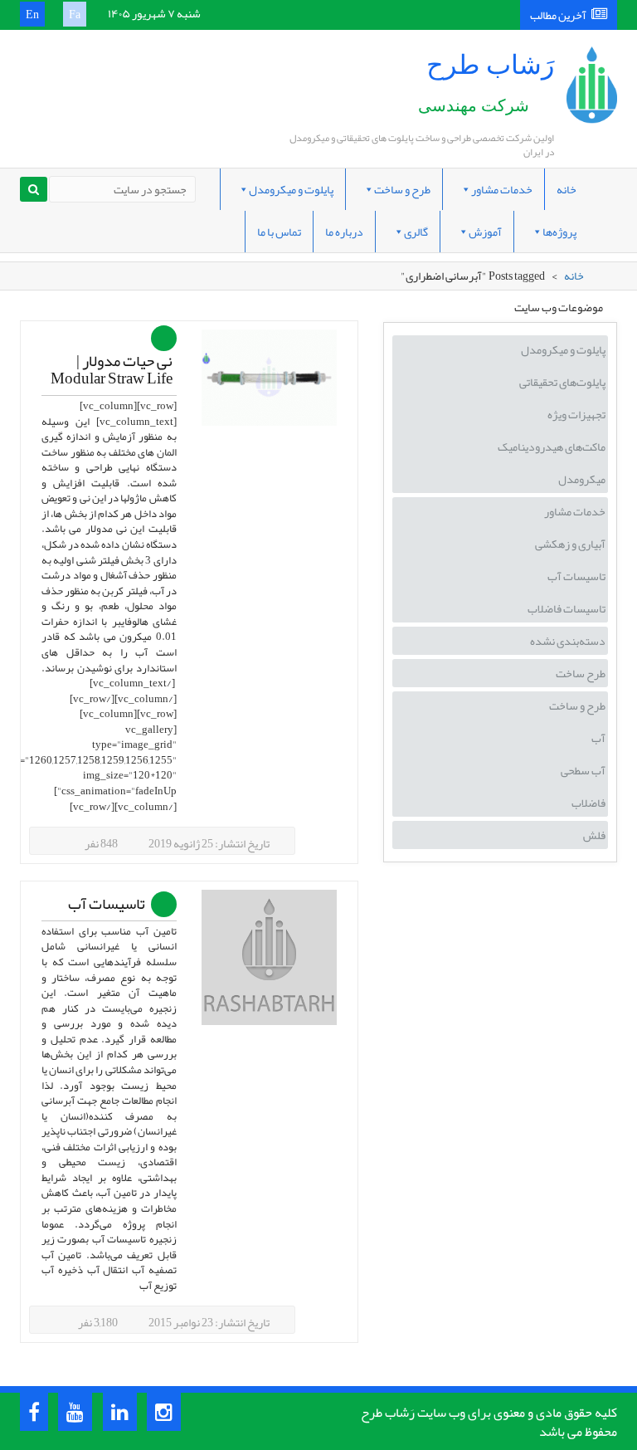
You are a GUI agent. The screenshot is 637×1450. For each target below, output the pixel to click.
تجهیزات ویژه (576, 414)
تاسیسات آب (106, 904)
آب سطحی (583, 770)
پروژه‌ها (559, 231)
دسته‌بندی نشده (567, 640)
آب (598, 737)
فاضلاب (588, 802)
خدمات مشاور (501, 189)
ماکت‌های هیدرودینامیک (551, 446)
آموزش (485, 231)
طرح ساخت (580, 673)
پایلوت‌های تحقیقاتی (562, 381)
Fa (74, 14)
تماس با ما (279, 231)
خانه (566, 189)
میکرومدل (581, 479)
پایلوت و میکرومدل (291, 189)
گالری (416, 231)
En (32, 14)
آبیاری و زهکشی (570, 543)
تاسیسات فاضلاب (566, 608)
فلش (594, 835)
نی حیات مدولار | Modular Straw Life (112, 370)
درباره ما (344, 231)
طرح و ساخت (402, 189)
